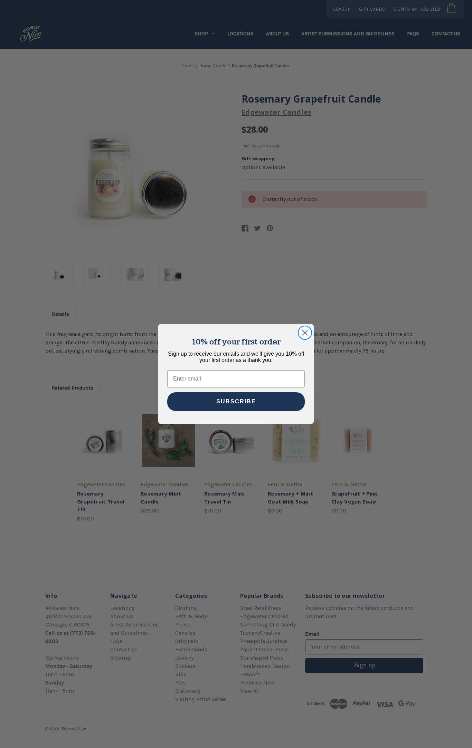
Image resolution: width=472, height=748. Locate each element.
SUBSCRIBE (236, 401)
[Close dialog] (305, 333)
